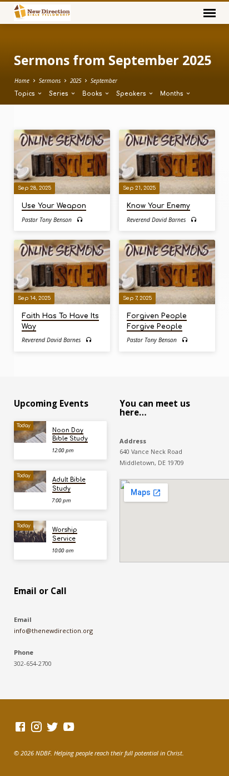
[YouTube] (68, 726)
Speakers (132, 94)
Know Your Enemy (158, 206)
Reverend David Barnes (156, 220)
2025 (75, 81)
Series (59, 94)
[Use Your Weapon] (62, 162)
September (104, 81)
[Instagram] (36, 726)
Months (172, 94)
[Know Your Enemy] (167, 162)
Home (21, 81)
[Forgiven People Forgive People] (167, 272)
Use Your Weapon (54, 206)
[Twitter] (52, 726)
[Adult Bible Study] (30, 481)
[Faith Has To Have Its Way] (62, 272)
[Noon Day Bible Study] (30, 432)
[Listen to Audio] (80, 219)
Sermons (50, 81)
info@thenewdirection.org (53, 630)
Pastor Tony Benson (47, 220)
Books (93, 94)
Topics (25, 94)
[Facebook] (20, 726)
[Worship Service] (30, 531)
